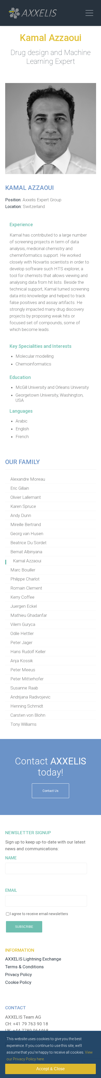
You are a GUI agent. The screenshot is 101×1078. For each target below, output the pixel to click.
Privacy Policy (18, 974)
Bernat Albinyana (26, 551)
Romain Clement (26, 588)
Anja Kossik (21, 660)
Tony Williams (23, 724)
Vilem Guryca (22, 624)
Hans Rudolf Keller (28, 651)
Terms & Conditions (24, 966)
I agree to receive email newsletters (39, 914)
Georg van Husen (26, 533)
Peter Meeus (22, 669)
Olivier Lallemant (25, 497)
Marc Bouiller (22, 569)
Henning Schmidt (26, 706)
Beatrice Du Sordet (28, 542)
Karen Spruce (23, 506)
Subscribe (24, 927)
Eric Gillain (19, 488)
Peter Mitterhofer (27, 678)
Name (11, 857)
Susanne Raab (24, 687)
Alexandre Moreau (27, 479)
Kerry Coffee (22, 597)
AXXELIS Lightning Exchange (33, 959)
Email (11, 890)
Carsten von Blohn (27, 715)
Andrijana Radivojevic (30, 697)
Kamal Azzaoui (27, 560)
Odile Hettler (22, 633)
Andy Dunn (20, 515)
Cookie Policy (18, 982)
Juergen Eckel (23, 606)
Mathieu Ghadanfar (28, 615)
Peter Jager (21, 642)
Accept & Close (50, 1069)
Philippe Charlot (25, 579)
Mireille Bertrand (25, 524)
